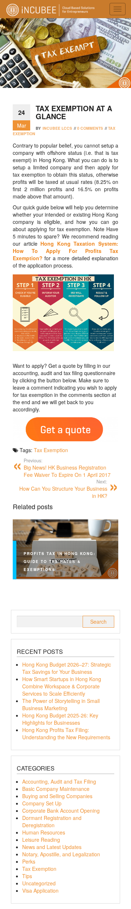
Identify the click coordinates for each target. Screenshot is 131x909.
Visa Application (40, 890)
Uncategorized (39, 883)
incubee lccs (57, 128)
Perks (28, 861)
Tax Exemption (51, 450)
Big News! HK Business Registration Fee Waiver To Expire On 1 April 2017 (67, 467)
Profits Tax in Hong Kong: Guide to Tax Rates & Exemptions (59, 561)
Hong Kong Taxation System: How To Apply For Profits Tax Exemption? (65, 251)
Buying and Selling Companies (57, 796)
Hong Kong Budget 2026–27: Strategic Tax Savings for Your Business (66, 668)
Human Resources (43, 832)
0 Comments (90, 128)
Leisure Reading (41, 839)
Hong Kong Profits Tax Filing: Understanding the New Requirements (66, 733)
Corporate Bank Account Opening (61, 810)
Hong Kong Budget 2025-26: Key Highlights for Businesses (60, 719)
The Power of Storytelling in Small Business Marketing (61, 704)
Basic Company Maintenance (56, 788)
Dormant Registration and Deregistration (52, 821)
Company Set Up (41, 803)
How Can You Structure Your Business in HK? (63, 488)
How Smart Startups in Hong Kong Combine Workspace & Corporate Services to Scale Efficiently (61, 686)
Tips (27, 876)
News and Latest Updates (52, 846)
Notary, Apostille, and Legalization (61, 854)
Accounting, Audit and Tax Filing (59, 781)
